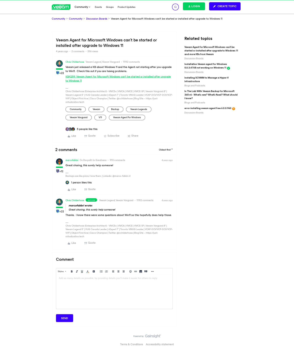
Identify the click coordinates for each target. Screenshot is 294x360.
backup (115, 109)
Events (98, 7)
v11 (100, 117)
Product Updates (126, 7)
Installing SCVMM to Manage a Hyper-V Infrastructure (206, 79)
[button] (225, 6)
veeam (96, 109)
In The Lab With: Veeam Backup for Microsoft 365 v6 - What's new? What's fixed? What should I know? (211, 94)
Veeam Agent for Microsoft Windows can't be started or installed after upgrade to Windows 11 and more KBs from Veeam (211, 50)
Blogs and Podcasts (194, 85)
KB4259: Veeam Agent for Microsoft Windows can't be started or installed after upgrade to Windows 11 (118, 78)
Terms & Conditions (131, 344)
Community (58, 19)
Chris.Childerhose (75, 62)
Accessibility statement (160, 344)
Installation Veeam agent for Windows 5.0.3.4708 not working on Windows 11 (205, 66)
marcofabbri (72, 160)
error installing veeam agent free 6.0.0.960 (207, 108)
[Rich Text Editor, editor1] (114, 292)
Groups (110, 7)
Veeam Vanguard (78, 117)
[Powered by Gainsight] (147, 337)
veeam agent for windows (127, 117)
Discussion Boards (96, 19)
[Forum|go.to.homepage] (61, 7)
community (75, 109)
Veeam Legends (138, 109)
